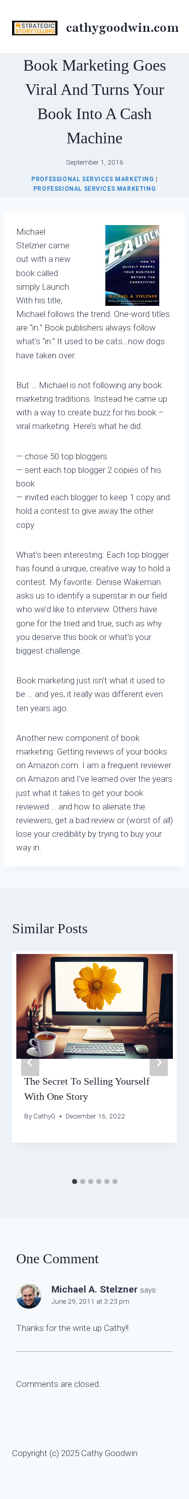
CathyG (44, 1116)
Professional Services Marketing (92, 179)
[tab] (74, 1181)
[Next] (159, 1062)
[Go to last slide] (30, 1062)
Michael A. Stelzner (94, 1289)
